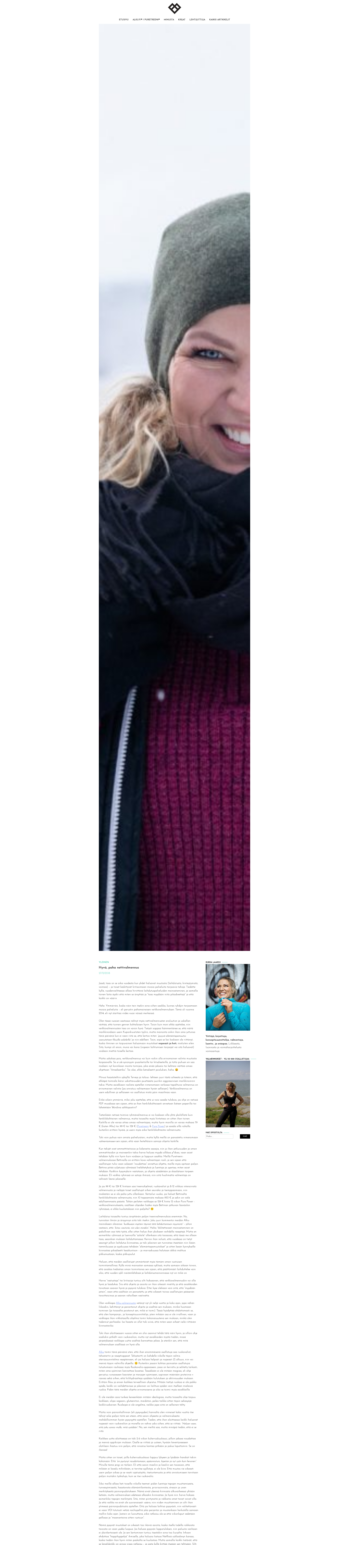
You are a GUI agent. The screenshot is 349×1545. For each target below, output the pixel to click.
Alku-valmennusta (126, 1303)
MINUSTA (169, 20)
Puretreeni (143, 1126)
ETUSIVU (124, 20)
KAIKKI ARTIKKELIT (219, 20)
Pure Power (158, 1126)
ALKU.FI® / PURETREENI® (146, 20)
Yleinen (104, 962)
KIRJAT (181, 20)
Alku (101, 1352)
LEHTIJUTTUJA (197, 20)
